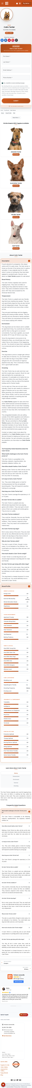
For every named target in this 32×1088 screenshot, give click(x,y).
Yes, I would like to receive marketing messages (14, 83)
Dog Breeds (6, 110)
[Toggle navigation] (2, 3)
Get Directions (7, 1036)
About (2, 113)
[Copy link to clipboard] (16, 40)
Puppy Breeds (4, 1073)
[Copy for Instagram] (12, 40)
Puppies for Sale (5, 1065)
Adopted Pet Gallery (4, 1070)
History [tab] (16, 773)
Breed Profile (8, 113)
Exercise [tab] (16, 782)
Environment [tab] (16, 779)
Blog (2, 1075)
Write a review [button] (18, 981)
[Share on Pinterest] (9, 40)
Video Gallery (4, 1067)
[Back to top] (30, 1014)
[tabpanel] (16, 796)
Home (2, 110)
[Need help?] (3, 1084)
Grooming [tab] (16, 785)
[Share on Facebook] (2, 40)
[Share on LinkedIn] (5, 40)
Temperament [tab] (16, 776)
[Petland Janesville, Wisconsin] (6, 3)
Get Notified (16, 154)
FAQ (14, 113)
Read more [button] (5, 1001)
